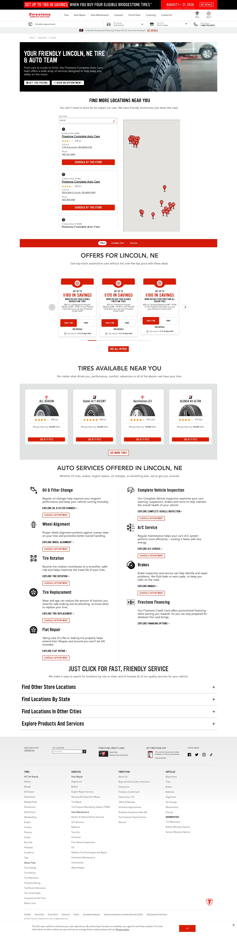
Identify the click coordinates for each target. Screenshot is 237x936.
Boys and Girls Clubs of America (134, 782)
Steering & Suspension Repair (85, 797)
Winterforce (30, 812)
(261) (56, 419)
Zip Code (63, 116)
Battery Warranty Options (178, 827)
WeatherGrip (30, 817)
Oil (72, 847)
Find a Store (115, 119)
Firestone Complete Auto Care (81, 136)
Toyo (26, 858)
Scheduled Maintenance (83, 858)
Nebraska (42, 38)
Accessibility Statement (91, 914)
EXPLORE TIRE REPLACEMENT (57, 613)
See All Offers (118, 349)
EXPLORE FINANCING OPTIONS (153, 623)
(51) (80, 186)
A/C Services (77, 822)
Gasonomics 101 (127, 797)
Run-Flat (28, 843)
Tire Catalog (30, 868)
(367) (200, 419)
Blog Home (171, 777)
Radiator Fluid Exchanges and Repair (89, 853)
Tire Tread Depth (32, 893)
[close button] (233, 925)
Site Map (27, 914)
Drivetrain (76, 837)
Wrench (122, 822)
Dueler (27, 837)
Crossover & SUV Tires (35, 898)
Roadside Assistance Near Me (133, 812)
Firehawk (28, 848)
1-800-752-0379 (207, 25)
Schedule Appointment (130, 807)
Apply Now (113, 752)
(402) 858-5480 (68, 200)
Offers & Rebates (127, 802)
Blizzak (27, 787)
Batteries (75, 827)
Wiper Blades (77, 868)
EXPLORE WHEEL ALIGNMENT (57, 542)
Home (32, 38)
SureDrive (29, 853)
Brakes (74, 787)
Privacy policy (122, 930)
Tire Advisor (30, 873)
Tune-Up (75, 832)
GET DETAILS (152, 30)
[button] (66, 15)
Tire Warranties (31, 878)
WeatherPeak (30, 802)
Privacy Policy (53, 914)
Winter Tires (30, 903)
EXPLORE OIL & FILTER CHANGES (58, 508)
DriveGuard (29, 807)
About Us (123, 777)
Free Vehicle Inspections (83, 842)
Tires (168, 782)
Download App (160, 758)
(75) (104, 419)
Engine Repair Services (82, 792)
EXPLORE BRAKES (147, 586)
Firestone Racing (32, 883)
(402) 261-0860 (68, 154)
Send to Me (68, 323)
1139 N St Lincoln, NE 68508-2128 (77, 147)
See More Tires (118, 453)
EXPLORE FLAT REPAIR (53, 651)
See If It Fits (46, 439)
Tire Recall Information (35, 888)
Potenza (28, 832)
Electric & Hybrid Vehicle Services (87, 817)
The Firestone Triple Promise (132, 817)
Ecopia (27, 822)
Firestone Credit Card (129, 792)
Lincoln (53, 38)
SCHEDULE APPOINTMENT (56, 515)
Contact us (29, 750)
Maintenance (172, 807)
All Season (29, 792)
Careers (76, 914)
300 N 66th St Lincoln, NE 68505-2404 (78, 193)
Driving (169, 812)
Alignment (76, 782)
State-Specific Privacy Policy (157, 914)
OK (187, 928)
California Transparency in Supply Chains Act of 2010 (123, 914)
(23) (80, 141)
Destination (29, 797)
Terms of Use (39, 914)
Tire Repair (76, 802)
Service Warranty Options (178, 832)
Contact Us (124, 787)
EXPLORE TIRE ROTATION (54, 576)
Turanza (28, 827)
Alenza (27, 782)
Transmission (77, 863)
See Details (77, 329)
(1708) (152, 419)
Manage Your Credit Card (118, 755)
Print (86, 323)
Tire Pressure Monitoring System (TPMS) (90, 807)
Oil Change (171, 802)
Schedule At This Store (88, 162)
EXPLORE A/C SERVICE (149, 549)
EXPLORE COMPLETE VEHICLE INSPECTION (159, 511)
